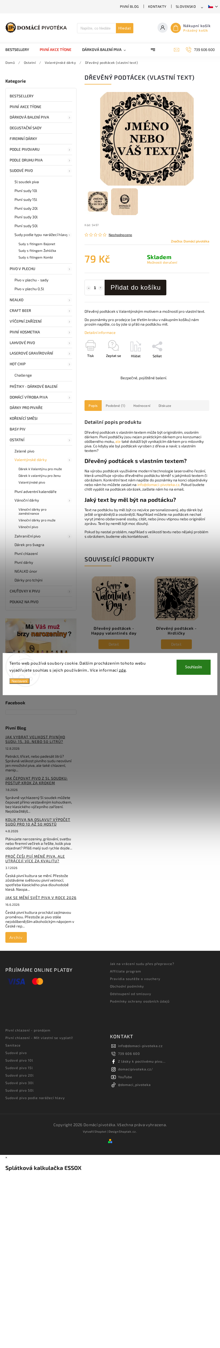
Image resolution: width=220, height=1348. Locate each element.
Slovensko (186, 6)
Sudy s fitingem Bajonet (37, 244)
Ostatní (17, 439)
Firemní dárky (23, 138)
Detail (114, 644)
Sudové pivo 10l (19, 1060)
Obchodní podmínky (127, 986)
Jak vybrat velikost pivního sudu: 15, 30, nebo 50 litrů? (35, 739)
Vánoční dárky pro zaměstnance (32, 511)
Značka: (190, 241)
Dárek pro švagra (29, 544)
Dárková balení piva (29, 117)
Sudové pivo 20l (19, 1075)
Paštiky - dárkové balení (33, 386)
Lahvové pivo (22, 342)
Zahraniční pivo (27, 536)
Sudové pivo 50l (19, 1090)
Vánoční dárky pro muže (37, 520)
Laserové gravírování (31, 353)
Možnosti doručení (162, 262)
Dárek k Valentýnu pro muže (40, 469)
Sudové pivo (21, 170)
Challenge (23, 375)
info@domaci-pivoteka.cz (158, 484)
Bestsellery (22, 96)
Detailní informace (100, 332)
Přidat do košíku (136, 287)
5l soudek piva (26, 181)
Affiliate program (125, 971)
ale (118, 441)
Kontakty (157, 6)
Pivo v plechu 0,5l (29, 288)
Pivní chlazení (26, 553)
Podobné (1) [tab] (116, 405)
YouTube (125, 1077)
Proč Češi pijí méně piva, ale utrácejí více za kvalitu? (35, 858)
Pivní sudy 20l (26, 208)
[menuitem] (19, 49)
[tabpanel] (114, 628)
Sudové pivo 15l (19, 1068)
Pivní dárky (23, 562)
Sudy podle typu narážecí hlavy (41, 234)
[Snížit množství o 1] (88, 288)
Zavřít (192, 365)
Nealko (17, 299)
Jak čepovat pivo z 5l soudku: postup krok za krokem (36, 780)
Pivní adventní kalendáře (35, 491)
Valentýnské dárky (30, 459)
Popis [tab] (93, 405)
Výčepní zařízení (26, 321)
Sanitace (13, 1045)
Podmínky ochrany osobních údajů (140, 1001)
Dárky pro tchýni (28, 580)
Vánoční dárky (26, 500)
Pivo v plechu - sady (31, 280)
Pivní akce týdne (26, 106)
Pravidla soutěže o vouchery (135, 979)
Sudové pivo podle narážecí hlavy (35, 1098)
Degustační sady (26, 128)
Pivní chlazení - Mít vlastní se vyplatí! (39, 1038)
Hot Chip (17, 364)
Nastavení (19, 681)
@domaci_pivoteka (134, 1084)
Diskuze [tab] (165, 405)
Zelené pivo (24, 451)
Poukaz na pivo (24, 601)
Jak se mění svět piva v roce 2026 (40, 897)
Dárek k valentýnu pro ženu (40, 475)
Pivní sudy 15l (25, 199)
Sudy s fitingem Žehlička (37, 250)
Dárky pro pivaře (26, 407)
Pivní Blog (129, 6)
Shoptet (100, 1131)
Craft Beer (20, 310)
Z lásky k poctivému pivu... (142, 1061)
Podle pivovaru (24, 149)
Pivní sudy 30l (26, 217)
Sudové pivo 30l (19, 1083)
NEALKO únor (25, 571)
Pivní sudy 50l (26, 225)
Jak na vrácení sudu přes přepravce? (142, 964)
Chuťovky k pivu (25, 591)
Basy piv (17, 429)
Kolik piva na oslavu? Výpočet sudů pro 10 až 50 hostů (37, 821)
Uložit (97, 365)
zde (122, 669)
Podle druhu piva (26, 160)
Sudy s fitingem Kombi (36, 257)
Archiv (16, 937)
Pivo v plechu (22, 268)
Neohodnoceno (120, 235)
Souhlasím (193, 667)
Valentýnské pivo (32, 482)
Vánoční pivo (28, 527)
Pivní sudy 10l (25, 190)
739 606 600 (129, 1053)
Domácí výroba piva (29, 397)
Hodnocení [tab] (142, 405)
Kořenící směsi (24, 418)
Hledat (124, 28)
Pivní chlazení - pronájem (27, 1030)
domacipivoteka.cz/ (135, 1069)
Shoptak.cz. (128, 1131)
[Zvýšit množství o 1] (100, 288)
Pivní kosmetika (25, 332)
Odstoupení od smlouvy (130, 994)
